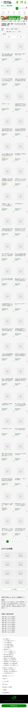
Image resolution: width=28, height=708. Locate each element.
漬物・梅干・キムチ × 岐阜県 (8, 628)
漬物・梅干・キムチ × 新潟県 (8, 616)
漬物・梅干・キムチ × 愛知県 (8, 631)
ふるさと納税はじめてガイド (9, 640)
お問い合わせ (5, 684)
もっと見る (14, 589)
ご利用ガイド (5, 678)
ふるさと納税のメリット (9, 647)
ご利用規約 (4, 689)
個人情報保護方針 (5, 692)
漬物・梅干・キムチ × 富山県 (8, 618)
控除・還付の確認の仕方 (9, 654)
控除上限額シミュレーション (8, 675)
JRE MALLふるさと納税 (6, 21)
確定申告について (7, 649)
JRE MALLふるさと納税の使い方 (10, 671)
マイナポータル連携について (9, 651)
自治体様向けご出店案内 (7, 687)
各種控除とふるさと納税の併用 (10, 659)
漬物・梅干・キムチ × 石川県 (8, 620)
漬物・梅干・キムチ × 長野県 (8, 626)
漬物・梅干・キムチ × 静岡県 (8, 630)
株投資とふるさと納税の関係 (9, 658)
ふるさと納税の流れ (8, 642)
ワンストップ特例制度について (10, 652)
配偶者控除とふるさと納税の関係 (10, 663)
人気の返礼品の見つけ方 (9, 673)
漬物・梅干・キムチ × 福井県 (8, 622)
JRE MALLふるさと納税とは (9, 669)
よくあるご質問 (5, 681)
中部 (15, 21)
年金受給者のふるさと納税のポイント (11, 665)
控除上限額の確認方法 (8, 656)
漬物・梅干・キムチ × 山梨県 (8, 624)
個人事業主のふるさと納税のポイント (11, 661)
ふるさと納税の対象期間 (9, 645)
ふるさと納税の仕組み (8, 644)
